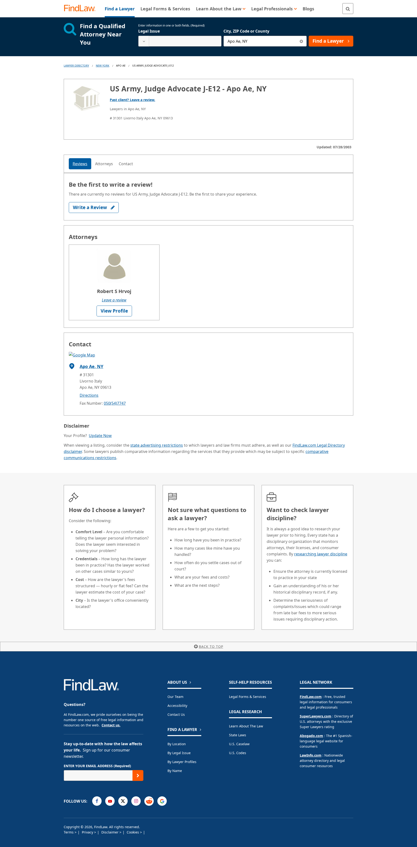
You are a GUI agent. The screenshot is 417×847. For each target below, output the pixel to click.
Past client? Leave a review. (132, 99)
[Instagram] (136, 801)
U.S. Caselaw (239, 744)
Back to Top (211, 646)
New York (102, 65)
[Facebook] (97, 801)
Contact (126, 163)
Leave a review (114, 300)
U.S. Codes (237, 753)
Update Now (100, 435)
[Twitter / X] (123, 801)
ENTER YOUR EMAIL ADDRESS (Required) (97, 766)
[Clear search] (301, 41)
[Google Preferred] (162, 801)
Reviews (80, 163)
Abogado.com (311, 735)
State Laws (237, 735)
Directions (89, 395)
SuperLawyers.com (315, 716)
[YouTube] (110, 801)
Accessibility (177, 705)
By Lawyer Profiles (181, 761)
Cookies (133, 832)
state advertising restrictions (156, 445)
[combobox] (180, 41)
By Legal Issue (179, 753)
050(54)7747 (115, 403)
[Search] (347, 8)
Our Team (175, 696)
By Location (176, 744)
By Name (174, 770)
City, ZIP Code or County (246, 31)
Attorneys (104, 163)
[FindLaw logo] (81, 8)
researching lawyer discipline (320, 554)
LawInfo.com (310, 755)
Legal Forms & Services (247, 696)
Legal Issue (149, 31)
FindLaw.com (311, 696)
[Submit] (137, 775)
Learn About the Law (246, 726)
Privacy (88, 832)
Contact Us (176, 714)
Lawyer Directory (76, 65)
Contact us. (111, 725)
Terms (69, 832)
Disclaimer (110, 832)
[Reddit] (149, 801)
